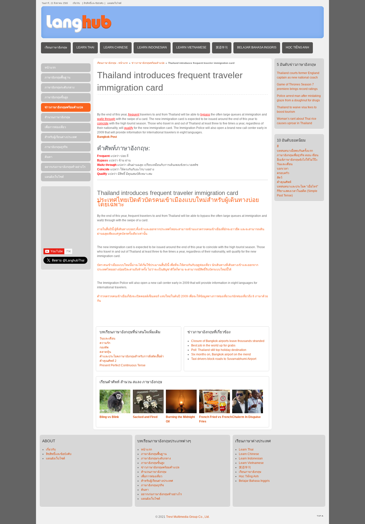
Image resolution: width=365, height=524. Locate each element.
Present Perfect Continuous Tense (123, 365)
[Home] (78, 32)
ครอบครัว (283, 173)
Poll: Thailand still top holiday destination (218, 350)
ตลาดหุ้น (105, 352)
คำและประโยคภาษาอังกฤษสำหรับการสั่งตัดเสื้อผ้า (132, 356)
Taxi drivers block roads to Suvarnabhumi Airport (223, 359)
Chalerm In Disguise (246, 417)
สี (278, 146)
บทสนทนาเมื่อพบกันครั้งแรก (295, 150)
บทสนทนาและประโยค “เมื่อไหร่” (297, 186)
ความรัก (105, 343)
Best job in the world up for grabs (213, 345)
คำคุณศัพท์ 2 (108, 361)
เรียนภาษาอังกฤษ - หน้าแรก (112, 63)
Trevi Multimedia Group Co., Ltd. (188, 517)
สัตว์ (279, 177)
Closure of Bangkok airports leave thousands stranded (227, 341)
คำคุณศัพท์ (284, 182)
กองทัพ (104, 347)
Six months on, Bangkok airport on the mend (221, 354)
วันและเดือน (107, 338)
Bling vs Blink (109, 417)
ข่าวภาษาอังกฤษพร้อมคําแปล (148, 63)
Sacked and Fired (145, 417)
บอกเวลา (283, 168)
